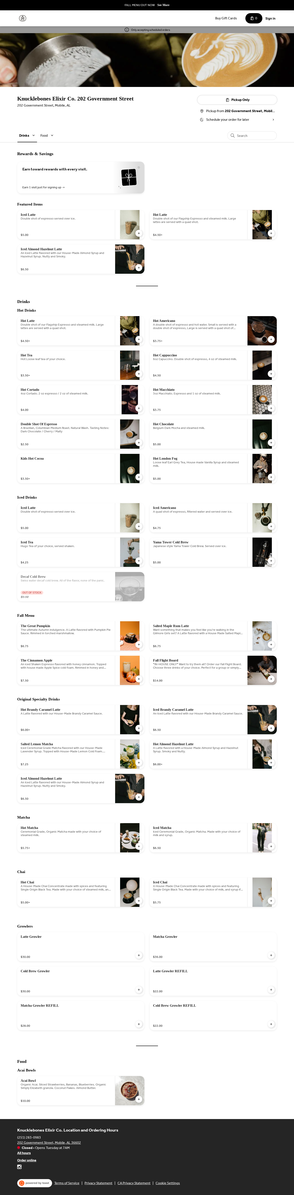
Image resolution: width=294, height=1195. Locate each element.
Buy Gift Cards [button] (226, 18)
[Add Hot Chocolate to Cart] (271, 442)
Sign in (270, 18)
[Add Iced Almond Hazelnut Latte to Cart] (138, 267)
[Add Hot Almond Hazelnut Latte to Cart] (271, 762)
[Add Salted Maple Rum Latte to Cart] (271, 644)
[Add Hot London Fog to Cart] (271, 477)
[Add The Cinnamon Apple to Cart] (138, 679)
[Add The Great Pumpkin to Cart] (138, 644)
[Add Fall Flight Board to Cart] (271, 679)
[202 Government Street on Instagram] (19, 1167)
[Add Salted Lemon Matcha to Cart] (138, 762)
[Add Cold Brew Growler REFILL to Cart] (271, 1024)
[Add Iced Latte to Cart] (138, 233)
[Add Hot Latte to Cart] (271, 233)
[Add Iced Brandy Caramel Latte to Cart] (271, 728)
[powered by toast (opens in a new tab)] (34, 1183)
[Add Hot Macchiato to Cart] (271, 408)
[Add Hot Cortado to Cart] (138, 408)
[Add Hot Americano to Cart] (271, 339)
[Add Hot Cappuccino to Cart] (271, 373)
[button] (27, 135)
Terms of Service (66, 1183)
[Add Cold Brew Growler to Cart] (138, 989)
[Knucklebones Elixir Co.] (22, 18)
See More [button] (163, 5)
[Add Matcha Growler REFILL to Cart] (138, 1024)
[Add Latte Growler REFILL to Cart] (271, 989)
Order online (26, 1160)
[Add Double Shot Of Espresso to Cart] (138, 442)
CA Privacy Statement (134, 1183)
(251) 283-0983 (29, 1137)
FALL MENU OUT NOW (140, 5)
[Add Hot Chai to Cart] (138, 900)
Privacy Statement (98, 1183)
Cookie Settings (168, 1183)
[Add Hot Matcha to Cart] (138, 846)
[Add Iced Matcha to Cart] (271, 846)
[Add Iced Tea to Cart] (138, 560)
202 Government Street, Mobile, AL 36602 (49, 1143)
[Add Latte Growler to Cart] (138, 955)
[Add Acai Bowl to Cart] (138, 1099)
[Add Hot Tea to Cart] (138, 373)
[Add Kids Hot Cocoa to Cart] (138, 477)
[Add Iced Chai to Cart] (271, 900)
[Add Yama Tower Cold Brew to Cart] (271, 560)
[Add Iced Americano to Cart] (271, 526)
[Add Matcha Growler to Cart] (271, 955)
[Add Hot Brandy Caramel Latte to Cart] (138, 728)
